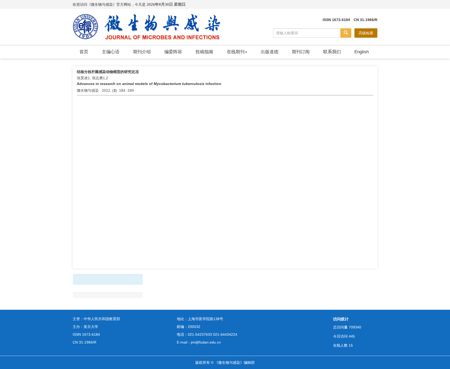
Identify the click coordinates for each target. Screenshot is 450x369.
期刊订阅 (301, 51)
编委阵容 (173, 51)
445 (352, 336)
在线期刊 (236, 51)
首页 (83, 51)
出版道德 (269, 51)
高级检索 (366, 33)
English (361, 51)
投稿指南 (204, 51)
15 (351, 345)
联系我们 (332, 51)
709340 (355, 327)
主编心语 (111, 51)
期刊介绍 (142, 51)
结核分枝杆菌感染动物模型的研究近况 (108, 72)
